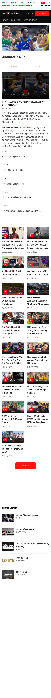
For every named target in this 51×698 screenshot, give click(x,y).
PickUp (27, 127)
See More (25, 466)
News (37, 66)
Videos (14, 66)
